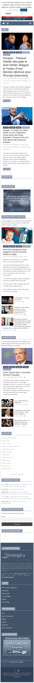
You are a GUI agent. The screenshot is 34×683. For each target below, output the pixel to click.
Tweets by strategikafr (17, 474)
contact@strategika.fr (8, 577)
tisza (29, 81)
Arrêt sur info (5, 593)
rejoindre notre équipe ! (16, 662)
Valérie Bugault (6, 460)
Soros (8, 149)
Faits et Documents (7, 616)
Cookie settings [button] (13, 10)
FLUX (3, 613)
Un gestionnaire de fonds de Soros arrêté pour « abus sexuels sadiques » (22, 412)
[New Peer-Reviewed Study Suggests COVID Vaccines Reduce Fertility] (17, 228)
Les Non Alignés (6, 596)
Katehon (4, 619)
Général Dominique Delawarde (11, 446)
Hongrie (22, 147)
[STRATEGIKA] (14, 552)
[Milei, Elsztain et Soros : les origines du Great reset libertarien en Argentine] (7, 419)
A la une (6, 52)
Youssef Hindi (6, 441)
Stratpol (4, 599)
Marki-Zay (27, 147)
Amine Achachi (6, 466)
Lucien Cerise (5, 455)
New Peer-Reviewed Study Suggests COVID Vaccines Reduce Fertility (15, 251)
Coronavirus (26, 246)
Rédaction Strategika (18, 78)
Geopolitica (5, 625)
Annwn (4, 484)
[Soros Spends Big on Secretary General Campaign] (17, 349)
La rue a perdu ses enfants (16, 489)
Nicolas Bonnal (6, 463)
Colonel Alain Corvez (8, 449)
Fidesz (14, 81)
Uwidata (4, 622)
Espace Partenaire (7, 628)
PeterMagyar (24, 81)
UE (3, 83)
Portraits (25, 367)
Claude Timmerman (7, 457)
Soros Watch (25, 127)
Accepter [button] (23, 10)
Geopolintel (5, 590)
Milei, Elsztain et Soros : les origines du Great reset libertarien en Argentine (22, 422)
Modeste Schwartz (7, 452)
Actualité (12, 52)
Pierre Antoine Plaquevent (9, 438)
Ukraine (7, 83)
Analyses (19, 52)
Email (3, 516)
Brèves (18, 127)
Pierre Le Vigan (6, 443)
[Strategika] (4, 23)
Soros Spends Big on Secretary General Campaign (16, 373)
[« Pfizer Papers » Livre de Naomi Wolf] (7, 297)
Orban (18, 81)
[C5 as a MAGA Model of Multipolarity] (7, 400)
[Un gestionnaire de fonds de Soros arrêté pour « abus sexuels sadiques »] (7, 409)
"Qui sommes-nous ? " (21, 573)
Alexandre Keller (6, 469)
